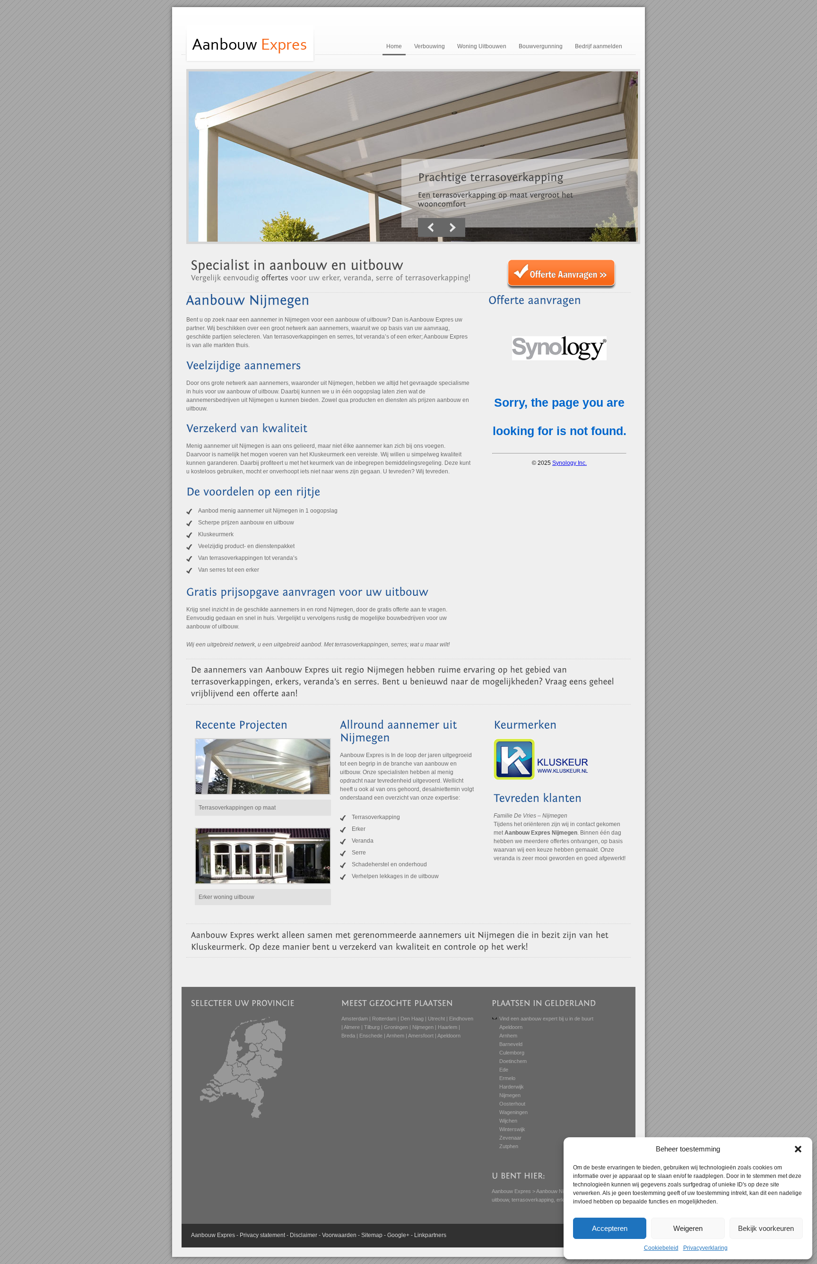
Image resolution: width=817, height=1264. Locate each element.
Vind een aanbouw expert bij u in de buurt (546, 1018)
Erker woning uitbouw (226, 897)
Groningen (396, 1027)
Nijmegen (423, 1027)
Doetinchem (513, 1061)
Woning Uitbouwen (481, 46)
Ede (503, 1069)
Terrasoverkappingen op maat (237, 807)
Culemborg (511, 1052)
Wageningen (513, 1112)
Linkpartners (430, 1235)
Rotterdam (384, 1018)
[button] (798, 1149)
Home (394, 46)
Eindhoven (461, 1018)
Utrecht (436, 1018)
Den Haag (412, 1018)
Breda (348, 1035)
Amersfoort (421, 1035)
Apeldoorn (449, 1035)
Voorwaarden (339, 1235)
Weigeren (688, 1228)
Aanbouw (203, 1235)
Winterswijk (512, 1129)
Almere (352, 1027)
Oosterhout (512, 1104)
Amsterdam (354, 1018)
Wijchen (508, 1121)
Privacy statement (262, 1235)
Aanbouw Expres (511, 1191)
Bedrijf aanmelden (598, 46)
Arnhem (395, 1035)
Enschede (370, 1035)
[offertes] (274, 277)
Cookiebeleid (661, 1248)
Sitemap (371, 1235)
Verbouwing (429, 46)
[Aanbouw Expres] (250, 61)
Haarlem (447, 1027)
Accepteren (609, 1228)
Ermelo (507, 1078)
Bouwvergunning (541, 46)
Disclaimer (303, 1235)
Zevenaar (510, 1138)
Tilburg (372, 1027)
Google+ (398, 1235)
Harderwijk (511, 1087)
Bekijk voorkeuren (766, 1228)
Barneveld (510, 1044)
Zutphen (508, 1146)
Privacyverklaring (705, 1248)
